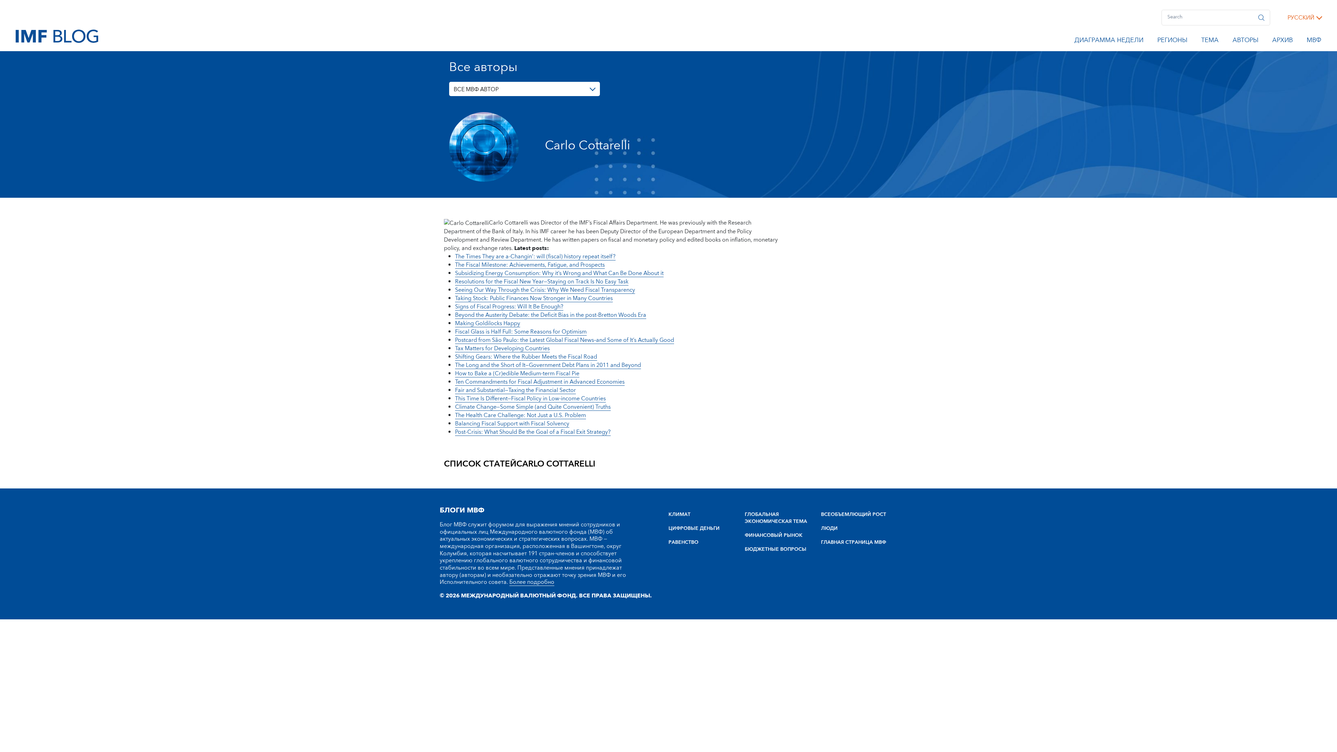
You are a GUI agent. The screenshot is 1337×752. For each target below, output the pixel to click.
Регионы (1172, 41)
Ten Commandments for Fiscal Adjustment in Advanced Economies (540, 382)
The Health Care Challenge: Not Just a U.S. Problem (520, 415)
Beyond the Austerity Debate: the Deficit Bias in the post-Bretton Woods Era (550, 315)
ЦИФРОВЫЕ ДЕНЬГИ (694, 528)
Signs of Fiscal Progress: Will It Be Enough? (509, 307)
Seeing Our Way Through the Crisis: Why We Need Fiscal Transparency (545, 290)
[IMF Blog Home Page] (57, 36)
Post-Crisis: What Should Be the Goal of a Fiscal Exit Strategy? (533, 432)
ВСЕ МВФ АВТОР (476, 89)
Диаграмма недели (1108, 41)
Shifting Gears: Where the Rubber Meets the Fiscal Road (526, 357)
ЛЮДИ (829, 528)
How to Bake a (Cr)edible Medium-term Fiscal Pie (517, 373)
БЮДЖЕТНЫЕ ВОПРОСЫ (775, 549)
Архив (1282, 41)
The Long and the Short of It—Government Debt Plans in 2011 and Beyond (548, 365)
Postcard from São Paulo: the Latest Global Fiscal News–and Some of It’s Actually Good (564, 340)
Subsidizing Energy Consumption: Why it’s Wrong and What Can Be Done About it (559, 273)
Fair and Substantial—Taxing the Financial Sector (515, 390)
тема (1210, 41)
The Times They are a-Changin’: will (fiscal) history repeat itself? (535, 256)
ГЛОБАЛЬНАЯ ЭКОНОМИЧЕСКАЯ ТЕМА (776, 518)
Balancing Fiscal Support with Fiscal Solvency (512, 424)
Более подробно (531, 582)
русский (1301, 18)
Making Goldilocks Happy (487, 323)
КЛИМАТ (679, 514)
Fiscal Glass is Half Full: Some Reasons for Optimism (521, 332)
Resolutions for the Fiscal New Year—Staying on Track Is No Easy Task (541, 282)
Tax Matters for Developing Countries (502, 348)
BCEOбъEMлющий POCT (853, 514)
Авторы (1245, 41)
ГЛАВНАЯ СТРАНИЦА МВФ (853, 542)
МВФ (1314, 41)
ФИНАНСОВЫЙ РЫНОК (774, 535)
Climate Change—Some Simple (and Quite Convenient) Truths (533, 407)
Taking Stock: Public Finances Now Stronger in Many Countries (534, 298)
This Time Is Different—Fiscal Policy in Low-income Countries (530, 399)
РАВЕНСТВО (683, 542)
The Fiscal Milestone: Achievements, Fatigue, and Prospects (530, 265)
